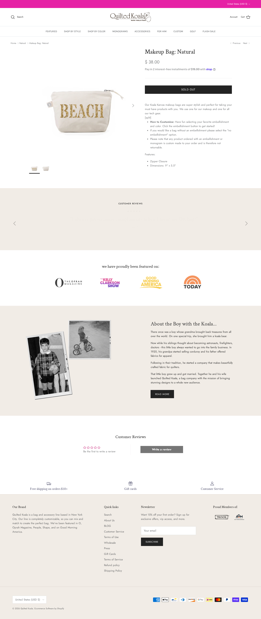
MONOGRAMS (120, 31)
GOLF (193, 31)
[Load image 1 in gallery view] (83, 103)
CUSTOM (178, 31)
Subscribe (152, 541)
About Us (109, 520)
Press (107, 548)
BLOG (107, 526)
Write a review (161, 449)
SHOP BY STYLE (72, 31)
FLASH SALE (209, 31)
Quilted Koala (27, 608)
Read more (162, 394)
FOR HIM (162, 31)
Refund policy (112, 565)
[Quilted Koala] (130, 17)
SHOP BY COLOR (96, 31)
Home (13, 43)
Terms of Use (111, 537)
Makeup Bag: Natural (39, 43)
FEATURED (51, 31)
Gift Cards (110, 554)
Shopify (60, 608)
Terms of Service (113, 559)
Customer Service (114, 532)
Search (108, 515)
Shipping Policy (113, 571)
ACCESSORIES (142, 31)
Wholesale (110, 543)
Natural (22, 43)
